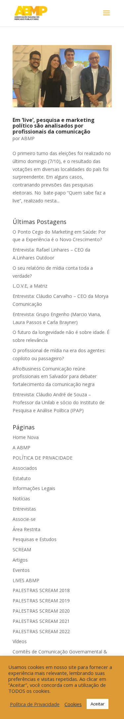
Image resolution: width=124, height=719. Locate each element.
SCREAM (22, 549)
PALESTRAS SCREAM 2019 (41, 600)
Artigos (20, 560)
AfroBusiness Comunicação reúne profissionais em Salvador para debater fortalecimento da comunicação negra (55, 376)
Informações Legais (34, 488)
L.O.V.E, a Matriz (30, 286)
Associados (25, 468)
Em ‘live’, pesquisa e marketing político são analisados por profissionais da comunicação (54, 125)
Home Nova (26, 437)
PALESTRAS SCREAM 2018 (41, 590)
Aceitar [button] (97, 704)
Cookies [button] (73, 704)
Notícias (21, 498)
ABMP (28, 138)
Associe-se (24, 519)
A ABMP (21, 447)
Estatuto (22, 478)
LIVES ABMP (26, 580)
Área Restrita (26, 529)
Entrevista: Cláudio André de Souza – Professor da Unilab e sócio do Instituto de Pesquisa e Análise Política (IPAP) (58, 402)
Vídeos (20, 641)
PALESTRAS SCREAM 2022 (41, 631)
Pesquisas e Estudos (35, 539)
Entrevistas (24, 509)
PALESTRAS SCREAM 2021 (41, 621)
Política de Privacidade (35, 704)
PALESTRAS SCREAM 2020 (41, 611)
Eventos (21, 570)
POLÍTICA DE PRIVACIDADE (42, 458)
